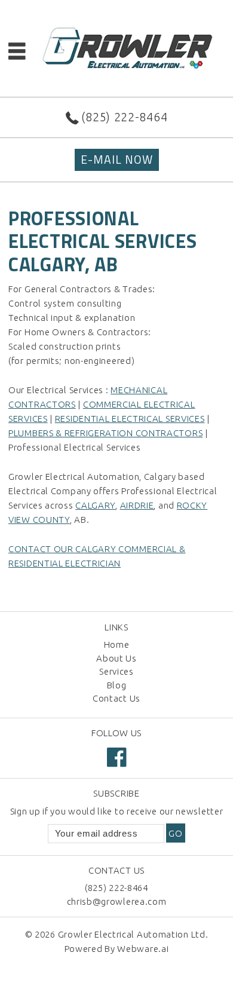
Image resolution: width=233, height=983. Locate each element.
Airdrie (137, 505)
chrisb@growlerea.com (117, 901)
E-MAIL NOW (117, 160)
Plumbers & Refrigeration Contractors (105, 433)
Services (116, 671)
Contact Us (116, 698)
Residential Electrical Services (130, 419)
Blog (117, 685)
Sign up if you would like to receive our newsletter (116, 811)
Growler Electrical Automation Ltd (132, 934)
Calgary (95, 505)
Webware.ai (142, 949)
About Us (116, 658)
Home (117, 644)
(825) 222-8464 (124, 117)
